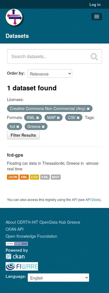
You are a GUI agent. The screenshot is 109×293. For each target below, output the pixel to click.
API (74, 199)
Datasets (17, 35)
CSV (34, 177)
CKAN (15, 256)
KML (45, 177)
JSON (12, 177)
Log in (95, 4)
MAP (56, 177)
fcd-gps (15, 155)
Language (15, 276)
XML (24, 177)
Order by (15, 73)
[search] (94, 56)
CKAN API (14, 229)
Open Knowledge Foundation (31, 236)
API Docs (92, 199)
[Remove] (88, 108)
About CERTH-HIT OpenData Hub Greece (43, 222)
